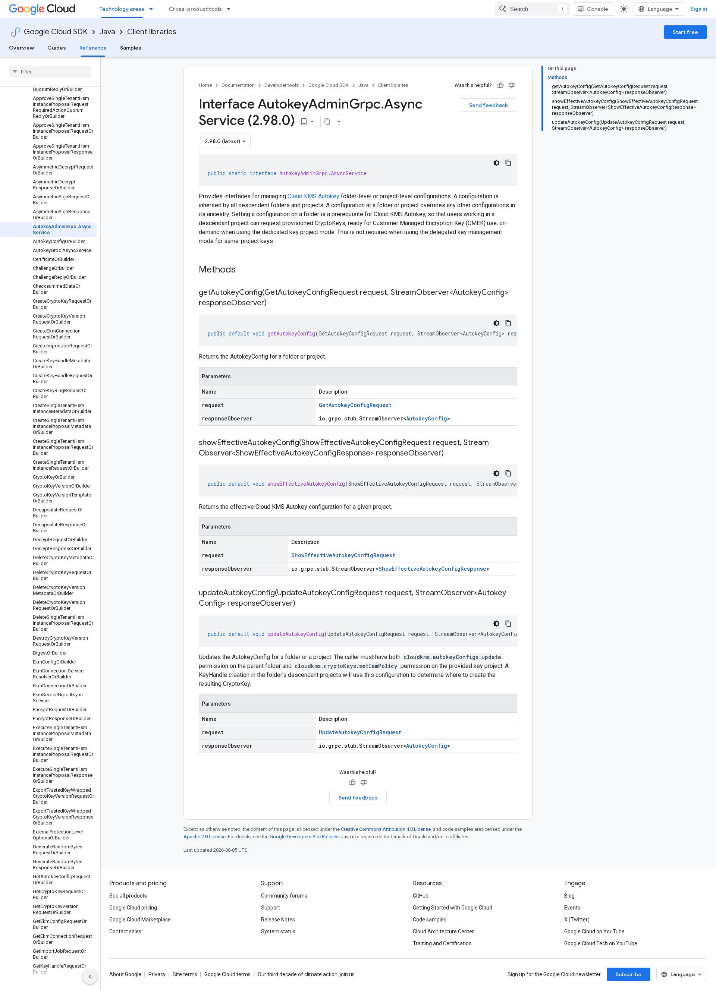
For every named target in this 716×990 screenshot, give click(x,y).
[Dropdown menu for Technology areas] (153, 9)
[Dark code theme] (496, 163)
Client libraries (151, 32)
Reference (93, 47)
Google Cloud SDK (56, 32)
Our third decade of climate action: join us (306, 974)
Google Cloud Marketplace (140, 920)
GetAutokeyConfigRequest (355, 405)
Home (205, 85)
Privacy (157, 974)
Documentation (238, 85)
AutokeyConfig (426, 418)
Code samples (429, 920)
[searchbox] (50, 72)
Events (572, 908)
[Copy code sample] (508, 163)
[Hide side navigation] (89, 976)
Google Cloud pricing (133, 908)
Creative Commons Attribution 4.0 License (386, 829)
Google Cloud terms (227, 974)
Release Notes (278, 920)
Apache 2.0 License (204, 836)
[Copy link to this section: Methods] (245, 270)
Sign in (698, 9)
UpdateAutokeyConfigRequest (360, 732)
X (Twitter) (577, 920)
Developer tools (281, 85)
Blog (569, 896)
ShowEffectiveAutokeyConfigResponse (432, 568)
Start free (685, 32)
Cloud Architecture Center (443, 931)
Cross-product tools (195, 9)
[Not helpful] (511, 85)
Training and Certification (442, 943)
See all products (128, 896)
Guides (56, 47)
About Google (125, 974)
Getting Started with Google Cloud (452, 908)
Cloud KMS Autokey (313, 196)
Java (107, 32)
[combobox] (532, 9)
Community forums (284, 896)
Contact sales (125, 931)
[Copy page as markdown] (327, 121)
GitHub (420, 896)
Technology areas (122, 9)
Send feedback (488, 105)
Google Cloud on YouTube (594, 931)
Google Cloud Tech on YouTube (600, 943)
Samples (130, 47)
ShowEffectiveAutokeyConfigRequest (343, 555)
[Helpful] (500, 85)
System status (278, 931)
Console (597, 9)
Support (270, 908)
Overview (21, 47)
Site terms (185, 974)
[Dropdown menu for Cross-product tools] (231, 9)
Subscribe (628, 974)
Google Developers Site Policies (304, 836)
